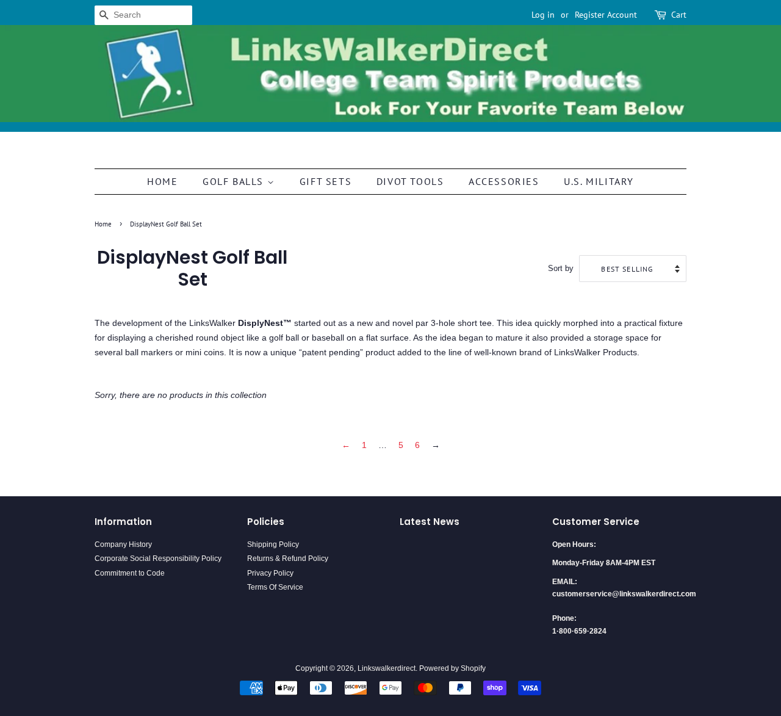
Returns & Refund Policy (287, 558)
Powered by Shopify (452, 668)
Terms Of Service (275, 587)
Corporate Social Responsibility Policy (158, 558)
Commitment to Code (130, 573)
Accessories (504, 181)
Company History (123, 544)
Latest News (429, 521)
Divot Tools (410, 181)
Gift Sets (325, 181)
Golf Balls (235, 181)
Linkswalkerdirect (387, 668)
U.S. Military (599, 181)
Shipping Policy (273, 544)
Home (162, 181)
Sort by (561, 268)
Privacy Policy (270, 573)
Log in (543, 14)
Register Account (606, 14)
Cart (678, 14)
